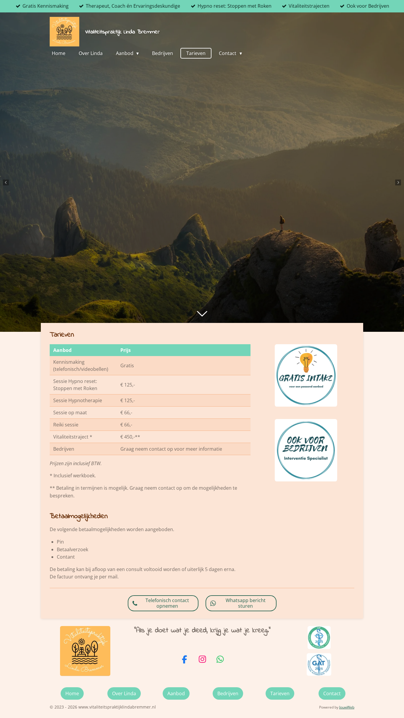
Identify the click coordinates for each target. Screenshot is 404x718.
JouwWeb (346, 707)
